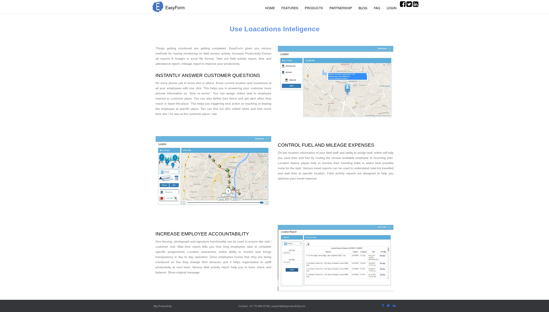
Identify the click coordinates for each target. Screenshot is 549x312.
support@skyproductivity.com (288, 306)
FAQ (377, 8)
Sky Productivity (162, 306)
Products (314, 8)
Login (392, 8)
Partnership (340, 8)
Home (270, 8)
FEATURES (289, 8)
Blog (363, 8)
